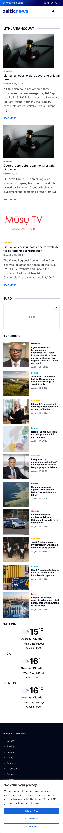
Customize (31, 818)
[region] (31, 806)
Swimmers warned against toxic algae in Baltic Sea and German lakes (43, 491)
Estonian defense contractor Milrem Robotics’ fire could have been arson (44, 518)
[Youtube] (48, 3)
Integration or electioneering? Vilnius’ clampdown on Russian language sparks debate (44, 463)
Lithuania (7, 242)
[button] (59, 11)
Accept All (31, 811)
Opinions (35, 343)
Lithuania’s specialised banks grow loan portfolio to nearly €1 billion (45, 407)
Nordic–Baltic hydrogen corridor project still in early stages (44, 434)
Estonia (34, 372)
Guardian (7, 71)
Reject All (31, 826)
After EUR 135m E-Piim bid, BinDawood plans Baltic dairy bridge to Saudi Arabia (43, 380)
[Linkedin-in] (45, 3)
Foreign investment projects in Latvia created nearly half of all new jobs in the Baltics (45, 601)
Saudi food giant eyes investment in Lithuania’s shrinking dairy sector (44, 545)
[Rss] (56, 3)
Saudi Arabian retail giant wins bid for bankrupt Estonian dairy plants (45, 573)
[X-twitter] (59, 3)
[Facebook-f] (41, 3)
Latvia (34, 594)
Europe (34, 483)
